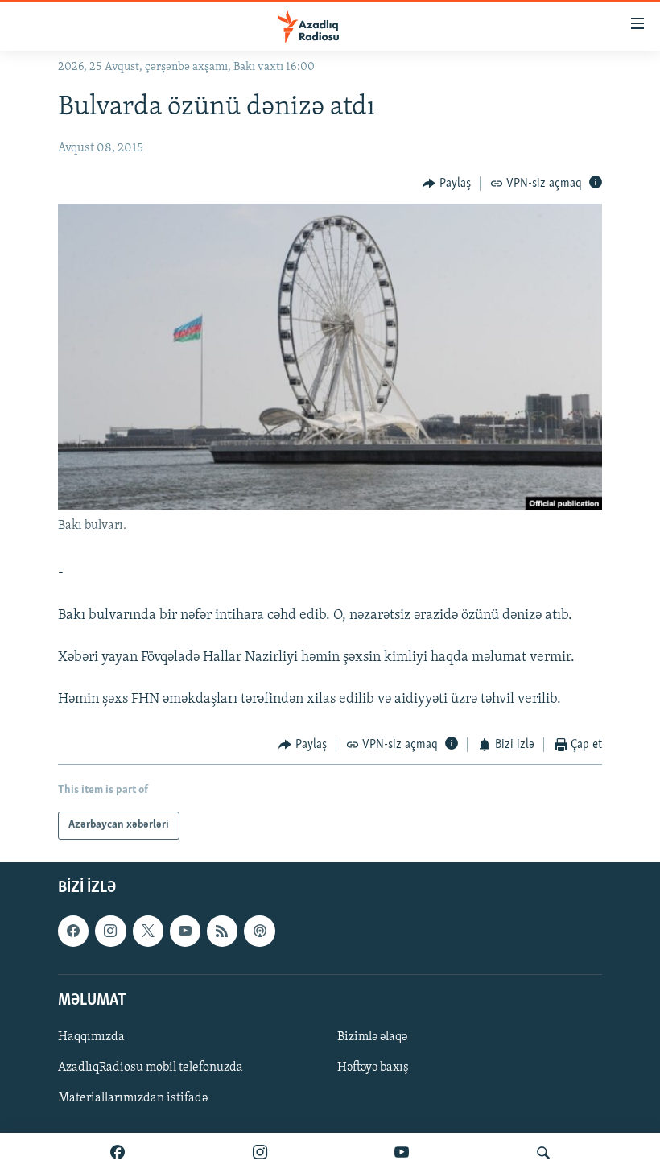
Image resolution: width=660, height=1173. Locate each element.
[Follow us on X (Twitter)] (148, 930)
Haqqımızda (91, 1037)
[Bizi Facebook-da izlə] (117, 1153)
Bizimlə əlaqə (372, 1037)
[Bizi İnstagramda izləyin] (260, 1153)
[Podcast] (259, 930)
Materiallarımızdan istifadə (133, 1098)
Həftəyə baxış (373, 1067)
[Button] (447, 183)
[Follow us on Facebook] (73, 930)
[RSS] (222, 930)
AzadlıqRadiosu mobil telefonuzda (150, 1067)
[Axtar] (543, 1153)
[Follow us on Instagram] (110, 930)
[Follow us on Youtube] (185, 930)
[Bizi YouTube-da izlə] (402, 1153)
